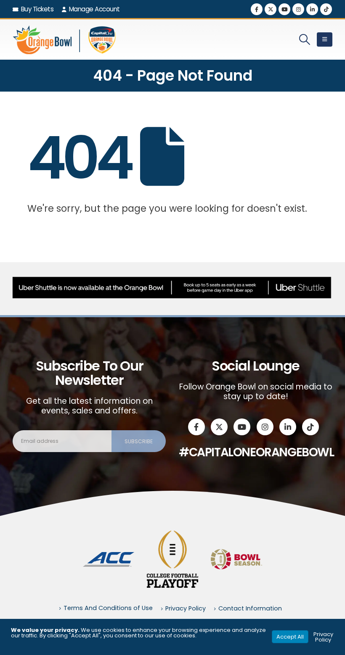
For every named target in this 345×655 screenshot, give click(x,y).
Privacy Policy (185, 608)
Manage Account (94, 9)
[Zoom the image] (108, 556)
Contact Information (250, 608)
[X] (270, 9)
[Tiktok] (326, 9)
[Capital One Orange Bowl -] (65, 39)
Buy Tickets (37, 9)
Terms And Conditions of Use (108, 608)
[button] (304, 39)
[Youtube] (284, 9)
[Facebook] (257, 9)
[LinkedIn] (312, 9)
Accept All (290, 637)
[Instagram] (298, 9)
